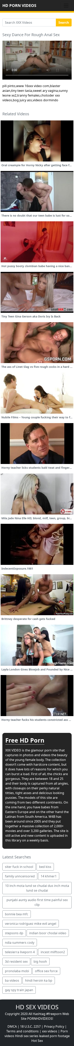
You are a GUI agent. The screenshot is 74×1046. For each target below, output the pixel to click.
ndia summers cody (19, 942)
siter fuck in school (19, 867)
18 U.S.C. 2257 (30, 1026)
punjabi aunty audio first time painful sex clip (37, 902)
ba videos (12, 980)
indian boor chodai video (47, 933)
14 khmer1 (49, 876)
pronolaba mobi (17, 971)
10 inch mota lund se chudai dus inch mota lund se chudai (37, 888)
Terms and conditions (22, 1031)
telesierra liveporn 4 (20, 952)
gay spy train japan (19, 990)
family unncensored (20, 876)
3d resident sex (16, 961)
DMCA (12, 1026)
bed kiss (45, 867)
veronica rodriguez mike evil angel (30, 923)
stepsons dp (14, 933)
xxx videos (49, 1031)
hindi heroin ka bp (38, 980)
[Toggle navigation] (66, 5)
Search (63, 22)
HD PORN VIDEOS (19, 5)
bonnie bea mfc (16, 914)
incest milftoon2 (53, 952)
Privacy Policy (54, 1026)
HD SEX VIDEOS (37, 1007)
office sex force (46, 971)
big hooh (40, 961)
